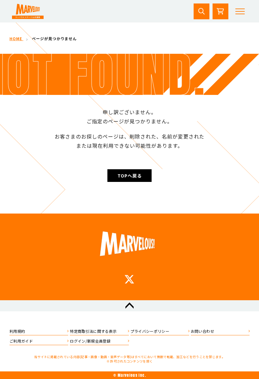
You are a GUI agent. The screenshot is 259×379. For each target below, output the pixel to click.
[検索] (201, 11)
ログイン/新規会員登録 (90, 341)
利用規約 (17, 331)
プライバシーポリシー (150, 331)
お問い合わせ (202, 331)
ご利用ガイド (21, 341)
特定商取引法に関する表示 (93, 331)
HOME (16, 38)
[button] (240, 11)
